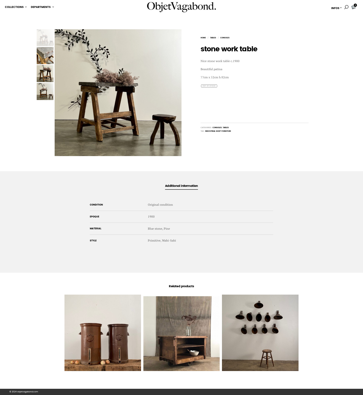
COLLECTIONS (14, 7)
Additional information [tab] (181, 185)
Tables (213, 38)
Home (203, 38)
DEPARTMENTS (41, 7)
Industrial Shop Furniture (218, 131)
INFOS (335, 8)
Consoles (225, 38)
